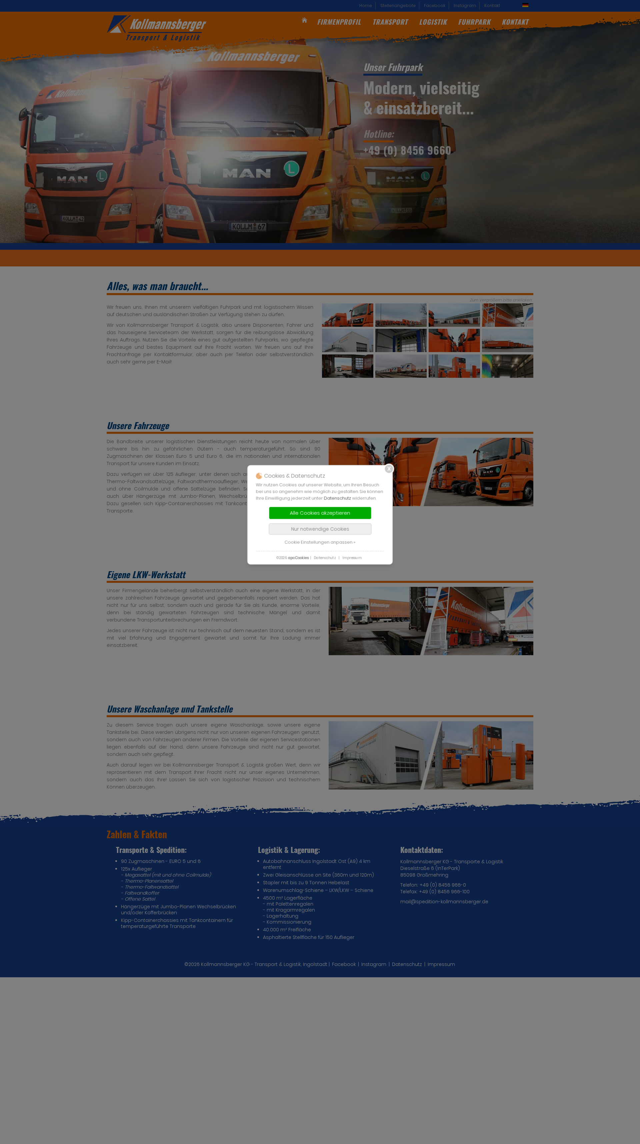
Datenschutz (337, 498)
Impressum (352, 557)
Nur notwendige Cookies (320, 528)
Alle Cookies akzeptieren (320, 512)
